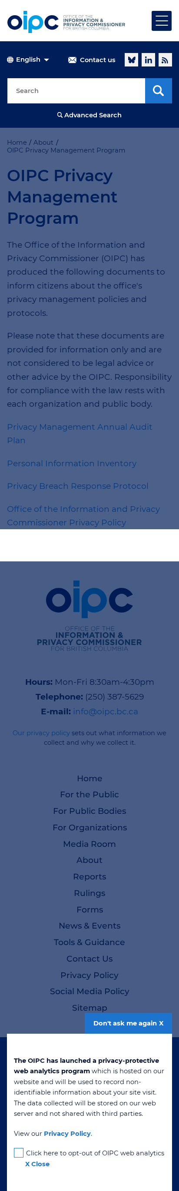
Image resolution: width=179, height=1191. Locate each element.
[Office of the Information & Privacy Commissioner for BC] (66, 22)
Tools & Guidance (89, 942)
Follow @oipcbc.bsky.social (131, 59)
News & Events (89, 926)
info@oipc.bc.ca (105, 712)
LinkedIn (148, 59)
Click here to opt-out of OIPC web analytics (95, 1153)
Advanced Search (93, 115)
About (89, 860)
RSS (165, 59)
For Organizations (90, 828)
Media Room (89, 844)
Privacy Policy (89, 975)
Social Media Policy (89, 991)
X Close (37, 1164)
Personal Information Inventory (71, 463)
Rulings (89, 893)
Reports (89, 877)
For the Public (89, 795)
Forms (89, 910)
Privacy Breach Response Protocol (78, 486)
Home (90, 778)
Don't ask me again (125, 1023)
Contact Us (89, 959)
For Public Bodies (89, 811)
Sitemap (89, 1008)
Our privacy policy (41, 733)
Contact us (98, 60)
